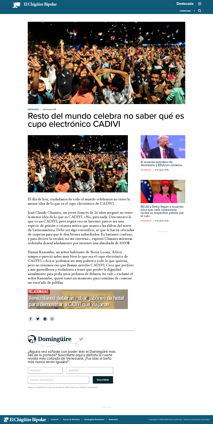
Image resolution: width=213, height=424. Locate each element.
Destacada (185, 3)
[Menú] (199, 4)
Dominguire (185, 11)
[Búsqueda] (199, 11)
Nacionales (146, 170)
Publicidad (113, 419)
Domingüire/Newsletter (94, 419)
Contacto (54, 419)
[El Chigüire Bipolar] (34, 5)
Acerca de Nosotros (71, 419)
